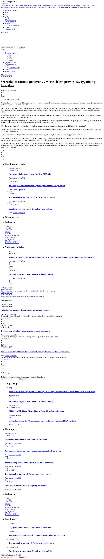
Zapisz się (23, 379)
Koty (6, 12)
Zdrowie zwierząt (10, 20)
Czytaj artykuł (5, 318)
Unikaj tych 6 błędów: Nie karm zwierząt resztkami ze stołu (25, 310)
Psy (6, 14)
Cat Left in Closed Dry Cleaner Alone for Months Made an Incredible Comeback (42, 421)
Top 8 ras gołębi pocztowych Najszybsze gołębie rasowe (19, 5)
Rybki (7, 18)
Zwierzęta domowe (11, 11)
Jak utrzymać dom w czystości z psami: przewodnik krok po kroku (37, 186)
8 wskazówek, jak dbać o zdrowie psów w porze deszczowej (25, 331)
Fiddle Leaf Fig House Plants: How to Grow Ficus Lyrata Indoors (36, 411)
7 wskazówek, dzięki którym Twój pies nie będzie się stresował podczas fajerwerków (35, 352)
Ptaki (6, 16)
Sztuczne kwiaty (14, 25)
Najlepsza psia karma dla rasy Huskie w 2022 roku (54, 5)
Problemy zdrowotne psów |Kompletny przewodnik (73, 7)
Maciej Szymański (11, 90)
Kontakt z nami (10, 29)
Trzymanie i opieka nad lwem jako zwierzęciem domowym (37, 7)
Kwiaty (7, 23)
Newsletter (4, 32)
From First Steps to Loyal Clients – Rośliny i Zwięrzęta (32, 274)
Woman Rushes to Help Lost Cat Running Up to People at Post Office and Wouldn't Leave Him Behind (52, 257)
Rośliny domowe (10, 22)
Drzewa (7, 27)
